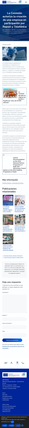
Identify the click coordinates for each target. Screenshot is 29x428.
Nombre (4, 315)
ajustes (12, 421)
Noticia (21, 257)
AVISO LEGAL (5, 404)
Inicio (3, 29)
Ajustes (17, 425)
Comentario (5, 292)
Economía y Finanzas (21, 29)
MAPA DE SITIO (6, 411)
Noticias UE (8, 29)
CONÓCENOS (5, 400)
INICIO (3, 393)
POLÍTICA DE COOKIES (8, 408)
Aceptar (4, 425)
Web (3, 331)
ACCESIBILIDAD (6, 410)
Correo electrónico (7, 323)
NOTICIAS (4, 395)
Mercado (14, 29)
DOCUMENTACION (7, 396)
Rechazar (11, 425)
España (18, 257)
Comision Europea (8, 257)
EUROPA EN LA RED (7, 398)
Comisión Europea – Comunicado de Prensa (12, 183)
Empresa (14, 257)
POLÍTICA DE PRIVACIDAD (9, 406)
